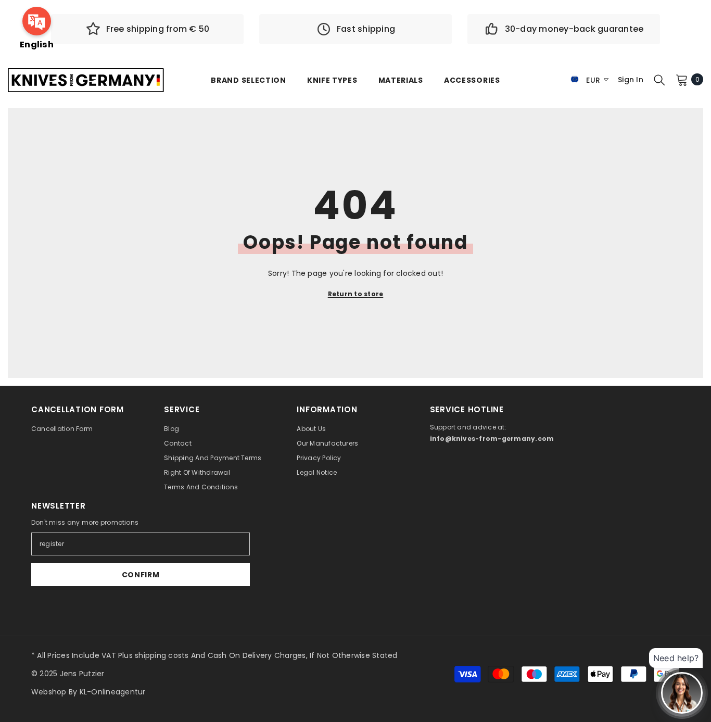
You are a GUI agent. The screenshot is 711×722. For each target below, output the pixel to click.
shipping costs (161, 655)
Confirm (141, 574)
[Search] (659, 79)
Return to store (356, 293)
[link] (147, 29)
